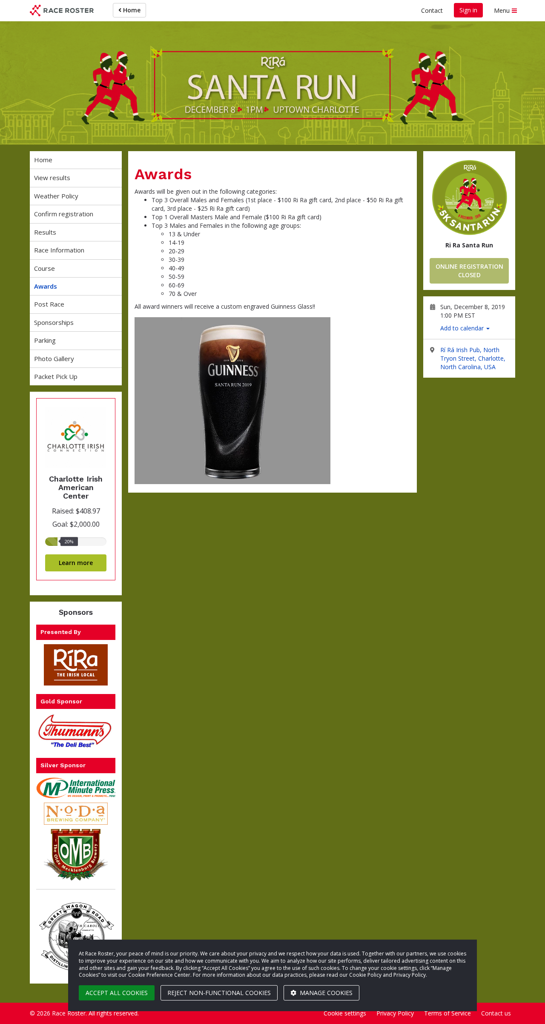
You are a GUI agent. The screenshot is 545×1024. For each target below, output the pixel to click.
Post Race (49, 304)
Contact (432, 10)
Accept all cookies (117, 993)
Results (45, 232)
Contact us (496, 1013)
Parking (45, 340)
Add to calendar (462, 328)
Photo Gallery (54, 358)
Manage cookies (325, 993)
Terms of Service (447, 1013)
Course (44, 268)
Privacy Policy (395, 1013)
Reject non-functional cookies (219, 993)
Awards (45, 286)
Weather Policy (56, 196)
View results (52, 177)
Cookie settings (345, 1013)
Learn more (76, 563)
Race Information (59, 250)
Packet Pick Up (55, 376)
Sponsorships (54, 322)
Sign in (468, 10)
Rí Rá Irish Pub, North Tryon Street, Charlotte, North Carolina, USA (472, 358)
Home (131, 10)
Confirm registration (63, 213)
